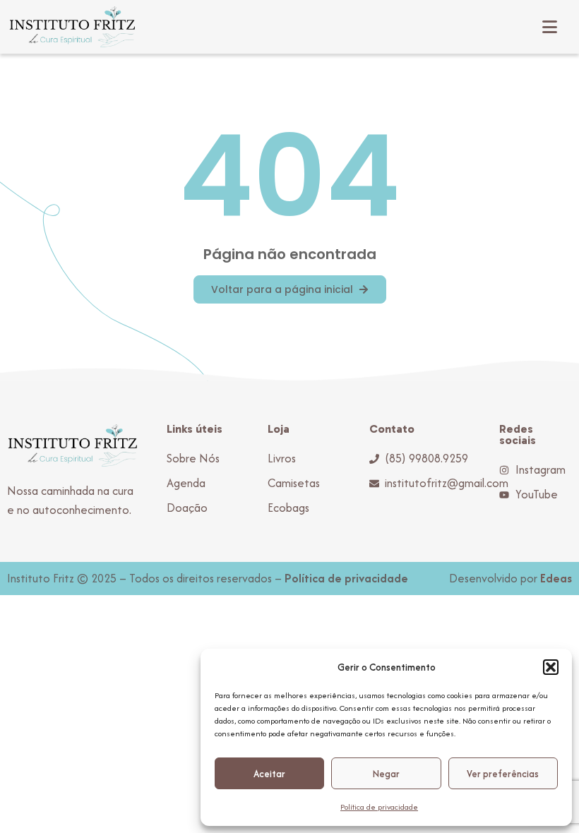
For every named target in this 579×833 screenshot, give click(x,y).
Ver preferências (503, 774)
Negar (386, 774)
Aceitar (269, 774)
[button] (551, 667)
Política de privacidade (379, 807)
